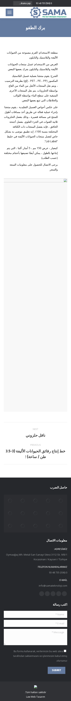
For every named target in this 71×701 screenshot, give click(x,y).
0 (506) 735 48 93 (44, 3)
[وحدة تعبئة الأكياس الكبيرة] (10, 501)
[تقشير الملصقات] (61, 513)
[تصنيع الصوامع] (10, 526)
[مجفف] (48, 501)
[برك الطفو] (22, 526)
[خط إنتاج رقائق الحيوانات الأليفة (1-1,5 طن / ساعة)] (48, 513)
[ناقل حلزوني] (35, 501)
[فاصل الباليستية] (61, 501)
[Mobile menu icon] (9, 12)
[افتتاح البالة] (35, 526)
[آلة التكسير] (61, 526)
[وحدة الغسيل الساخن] (22, 501)
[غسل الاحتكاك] (10, 513)
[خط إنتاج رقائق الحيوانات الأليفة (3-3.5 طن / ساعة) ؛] (22, 513)
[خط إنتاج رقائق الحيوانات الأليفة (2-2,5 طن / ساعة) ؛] (35, 513)
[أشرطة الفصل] (48, 526)
